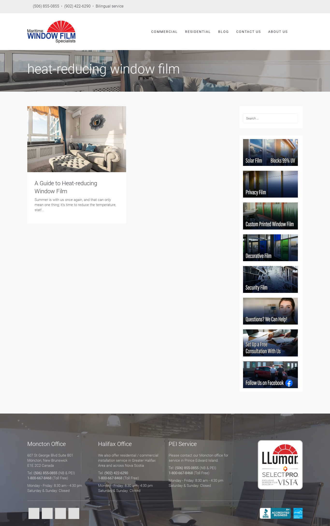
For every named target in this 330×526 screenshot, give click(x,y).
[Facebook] (34, 514)
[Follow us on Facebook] (260, 6)
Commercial (164, 32)
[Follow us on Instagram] (299, 6)
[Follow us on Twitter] (273, 6)
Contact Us (248, 32)
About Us (278, 32)
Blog (223, 32)
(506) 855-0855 (45, 473)
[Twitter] (47, 514)
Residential (198, 32)
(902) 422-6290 (116, 473)
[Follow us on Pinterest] (286, 6)
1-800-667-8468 (39, 478)
